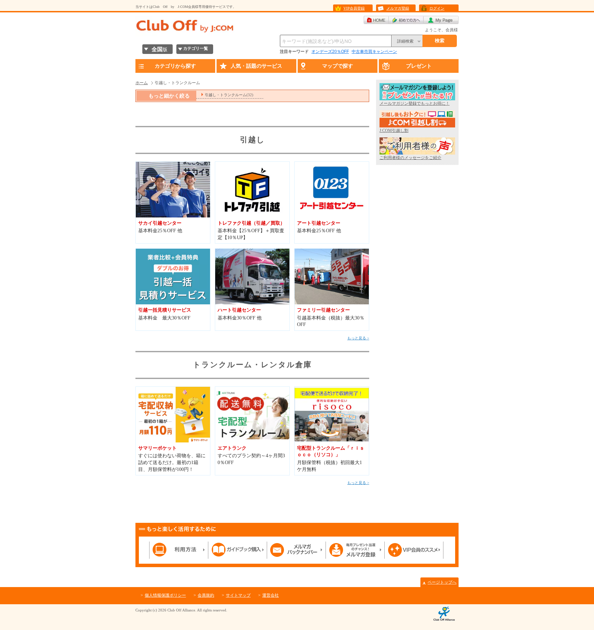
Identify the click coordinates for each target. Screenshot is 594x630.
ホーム (141, 82)
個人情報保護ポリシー (165, 595)
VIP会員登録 (354, 8)
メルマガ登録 (397, 8)
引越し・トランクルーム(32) (229, 95)
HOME (376, 20)
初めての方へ (406, 20)
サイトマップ (238, 595)
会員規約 (206, 595)
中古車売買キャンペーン (374, 51)
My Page (441, 20)
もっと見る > (358, 338)
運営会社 (270, 595)
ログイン (436, 8)
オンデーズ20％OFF (330, 51)
